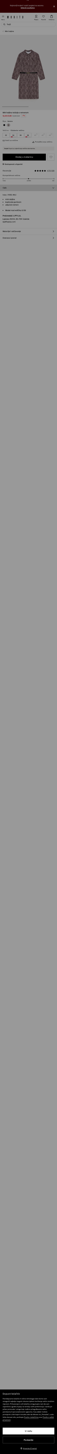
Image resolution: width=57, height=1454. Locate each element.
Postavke (28, 1440)
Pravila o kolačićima (31, 1417)
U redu (28, 1431)
